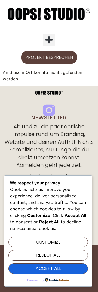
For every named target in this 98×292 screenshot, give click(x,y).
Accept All (48, 268)
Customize (48, 242)
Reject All (48, 255)
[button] (49, 40)
